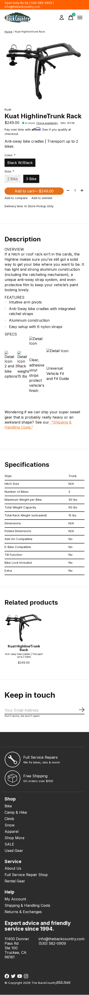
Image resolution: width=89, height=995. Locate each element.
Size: (9, 171)
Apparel (11, 831)
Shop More (14, 838)
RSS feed (63, 982)
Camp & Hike (16, 812)
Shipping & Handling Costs (27, 905)
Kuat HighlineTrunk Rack (24, 648)
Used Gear (14, 850)
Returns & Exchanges (23, 911)
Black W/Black (20, 162)
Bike (8, 806)
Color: (10, 155)
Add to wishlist (41, 198)
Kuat (8, 109)
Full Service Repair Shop (26, 874)
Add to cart (34, 191)
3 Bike (31, 179)
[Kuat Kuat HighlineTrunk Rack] (24, 627)
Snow (10, 825)
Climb (9, 818)
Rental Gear (15, 881)
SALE (9, 844)
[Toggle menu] (79, 17)
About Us (13, 868)
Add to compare (16, 198)
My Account (15, 899)
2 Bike (12, 179)
